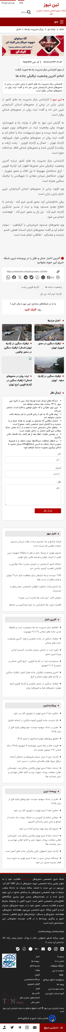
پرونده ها (35, 961)
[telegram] (26, 277)
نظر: (59, 482)
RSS (61, 975)
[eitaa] (50, 277)
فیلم (38, 988)
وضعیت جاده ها (53, 287)
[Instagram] (27, 1028)
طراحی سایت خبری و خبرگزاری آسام (33, 1018)
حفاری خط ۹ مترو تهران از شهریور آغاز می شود (36, 713)
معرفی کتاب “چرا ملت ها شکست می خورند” (39, 597)
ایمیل (58, 468)
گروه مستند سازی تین (54, 993)
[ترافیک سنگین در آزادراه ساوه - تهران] (49, 365)
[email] (43, 948)
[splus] (24, 948)
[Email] (35, 1028)
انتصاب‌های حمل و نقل (30, 997)
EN (21, 3)
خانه (61, 29)
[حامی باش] (4, 1028)
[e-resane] (9, 961)
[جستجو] (29, 12)
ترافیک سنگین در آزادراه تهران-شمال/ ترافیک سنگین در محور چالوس (18, 348)
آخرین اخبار (50, 619)
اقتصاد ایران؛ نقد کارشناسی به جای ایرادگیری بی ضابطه (35, 605)
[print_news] (58, 277)
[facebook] (14, 277)
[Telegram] (19, 1028)
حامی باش (35, 1002)
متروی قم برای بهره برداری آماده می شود (38, 828)
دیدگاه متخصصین (32, 979)
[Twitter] (12, 1028)
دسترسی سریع (51, 1028)
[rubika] (43, 277)
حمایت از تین (58, 970)
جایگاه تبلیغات (57, 966)
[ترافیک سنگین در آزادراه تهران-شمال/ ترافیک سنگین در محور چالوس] (17, 332)
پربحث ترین (49, 791)
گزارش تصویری (34, 984)
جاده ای (51, 29)
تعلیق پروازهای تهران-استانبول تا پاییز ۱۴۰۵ (37, 738)
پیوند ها (60, 984)
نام (59, 454)
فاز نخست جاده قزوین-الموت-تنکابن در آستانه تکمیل (33, 720)
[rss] (62, 948)
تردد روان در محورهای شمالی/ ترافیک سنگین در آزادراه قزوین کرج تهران (19, 380)
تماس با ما (59, 961)
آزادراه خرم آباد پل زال (51, 294)
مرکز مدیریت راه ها (34, 29)
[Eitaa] (37, 948)
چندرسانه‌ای (35, 965)
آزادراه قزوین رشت (30, 287)
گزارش (37, 975)
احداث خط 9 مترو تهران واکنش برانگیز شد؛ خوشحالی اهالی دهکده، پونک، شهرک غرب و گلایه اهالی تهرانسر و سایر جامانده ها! (34, 772)
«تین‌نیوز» (26, 879)
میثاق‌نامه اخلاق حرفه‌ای (53, 979)
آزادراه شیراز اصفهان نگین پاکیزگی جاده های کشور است (31, 851)
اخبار (18, 29)
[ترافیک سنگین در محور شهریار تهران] (49, 332)
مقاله (37, 970)
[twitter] (20, 277)
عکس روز (36, 993)
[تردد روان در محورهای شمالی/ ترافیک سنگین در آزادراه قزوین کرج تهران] (17, 365)
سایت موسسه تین (56, 989)
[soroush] (37, 277)
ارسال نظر (47, 511)
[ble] (31, 277)
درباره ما (60, 956)
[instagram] (56, 948)
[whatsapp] (8, 277)
